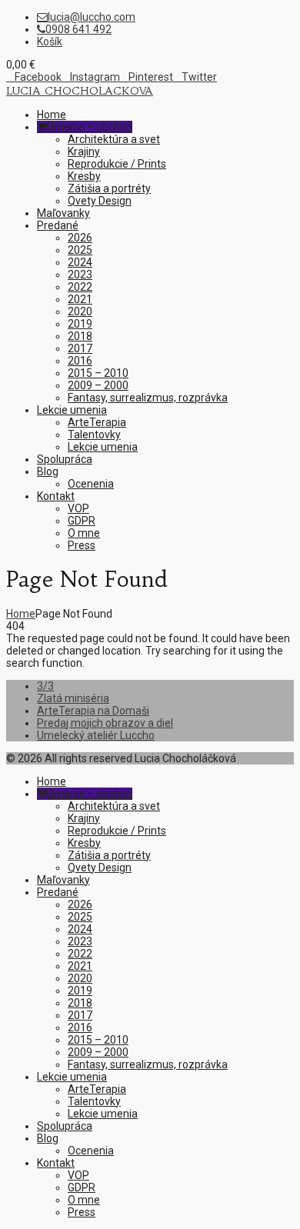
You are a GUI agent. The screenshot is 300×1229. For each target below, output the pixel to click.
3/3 (45, 686)
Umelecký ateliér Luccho (96, 735)
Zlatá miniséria (73, 698)
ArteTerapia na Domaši (93, 710)
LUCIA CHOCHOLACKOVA (79, 91)
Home (20, 614)
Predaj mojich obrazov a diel (105, 723)
